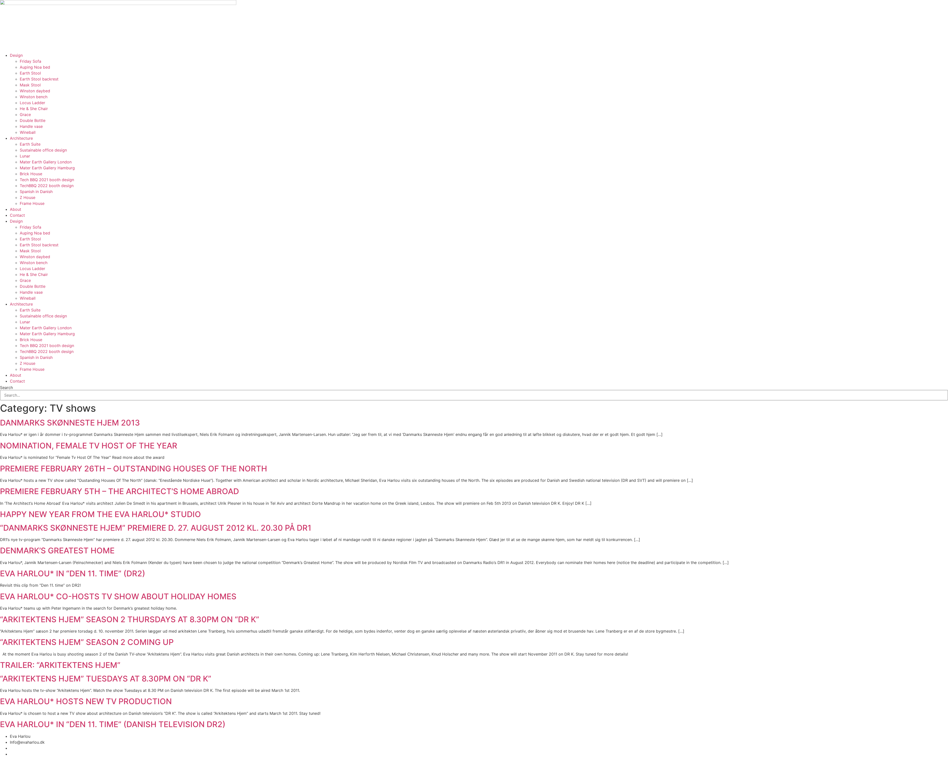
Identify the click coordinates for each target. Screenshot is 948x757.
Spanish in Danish (36, 191)
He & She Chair (34, 108)
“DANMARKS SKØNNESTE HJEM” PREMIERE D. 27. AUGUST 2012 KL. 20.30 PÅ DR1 (155, 528)
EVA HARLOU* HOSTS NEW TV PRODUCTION (86, 701)
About (15, 209)
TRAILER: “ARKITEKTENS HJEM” (60, 665)
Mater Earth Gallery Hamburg (47, 167)
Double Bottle (32, 120)
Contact (17, 215)
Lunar (25, 156)
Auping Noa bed (35, 67)
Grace (25, 114)
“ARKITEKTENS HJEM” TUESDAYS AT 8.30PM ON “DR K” (105, 678)
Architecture (21, 138)
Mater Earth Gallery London (46, 161)
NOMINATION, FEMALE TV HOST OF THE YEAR (88, 445)
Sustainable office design (43, 150)
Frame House (32, 203)
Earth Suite (30, 144)
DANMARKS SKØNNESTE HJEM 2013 (70, 422)
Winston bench (33, 96)
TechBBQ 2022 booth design (47, 185)
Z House (27, 197)
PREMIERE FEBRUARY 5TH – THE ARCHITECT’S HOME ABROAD (119, 491)
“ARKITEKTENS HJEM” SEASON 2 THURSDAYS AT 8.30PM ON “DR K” (129, 619)
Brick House (31, 173)
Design (16, 55)
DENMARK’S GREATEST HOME (57, 550)
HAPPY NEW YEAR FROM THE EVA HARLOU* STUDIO (100, 514)
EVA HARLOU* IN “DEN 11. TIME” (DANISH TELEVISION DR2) (112, 724)
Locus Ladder (32, 102)
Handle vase (31, 126)
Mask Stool (30, 84)
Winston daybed (35, 90)
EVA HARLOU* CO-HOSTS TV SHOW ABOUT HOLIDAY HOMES (118, 596)
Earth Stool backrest (39, 79)
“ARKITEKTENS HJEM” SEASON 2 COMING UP (87, 642)
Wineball (28, 132)
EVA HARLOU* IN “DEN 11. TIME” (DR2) (72, 573)
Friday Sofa (30, 61)
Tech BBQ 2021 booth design (47, 179)
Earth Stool (30, 73)
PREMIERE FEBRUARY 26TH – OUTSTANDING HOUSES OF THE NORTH (133, 468)
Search (6, 387)
